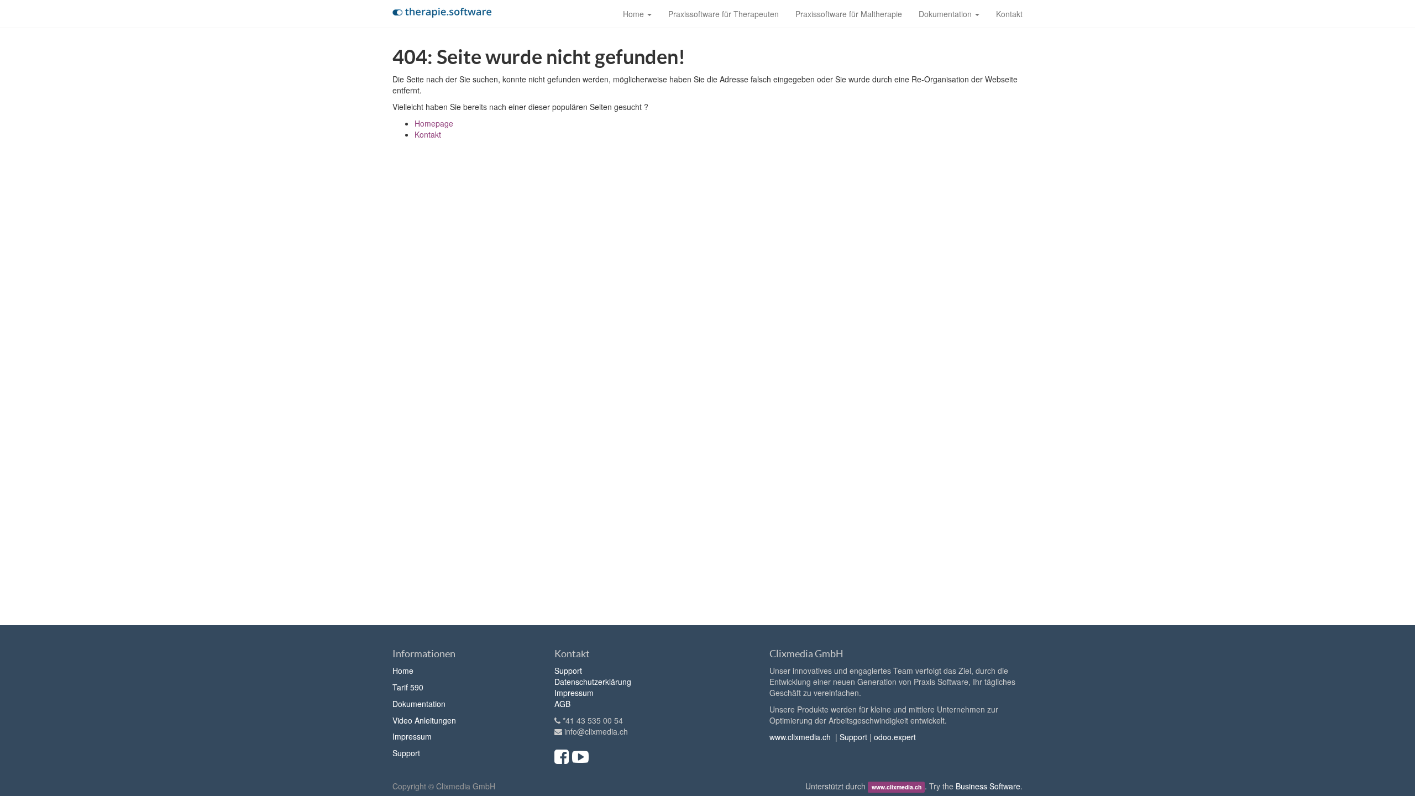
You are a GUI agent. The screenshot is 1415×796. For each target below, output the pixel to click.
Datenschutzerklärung (592, 681)
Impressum (412, 736)
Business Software (988, 786)
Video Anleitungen (424, 720)
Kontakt (428, 134)
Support (406, 752)
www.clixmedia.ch (800, 736)
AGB (562, 703)
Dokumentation (419, 703)
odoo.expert (895, 736)
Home (402, 670)
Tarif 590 (407, 687)
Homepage (434, 123)
